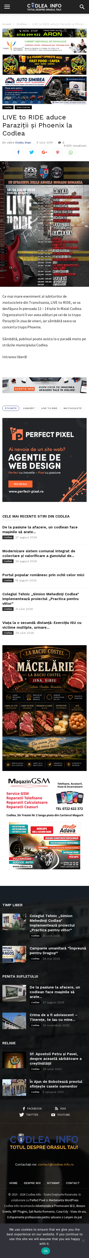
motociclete (73, 408)
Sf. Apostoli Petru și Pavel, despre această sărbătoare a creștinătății (56, 1059)
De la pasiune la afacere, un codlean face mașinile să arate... (55, 992)
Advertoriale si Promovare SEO (55, 1206)
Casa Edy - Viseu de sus (71, 1212)
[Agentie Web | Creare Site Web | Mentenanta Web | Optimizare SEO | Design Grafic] (44, 396)
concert (29, 408)
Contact (73, 1183)
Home (13, 1183)
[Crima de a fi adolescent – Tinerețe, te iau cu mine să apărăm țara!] (14, 1021)
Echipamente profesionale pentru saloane (34, 1217)
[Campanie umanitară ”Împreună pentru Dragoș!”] (14, 954)
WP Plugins (20, 1212)
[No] (83, 1240)
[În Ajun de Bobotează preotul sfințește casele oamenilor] (14, 1087)
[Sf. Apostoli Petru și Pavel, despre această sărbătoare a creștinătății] (14, 1060)
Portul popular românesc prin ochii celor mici (43, 575)
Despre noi (32, 1183)
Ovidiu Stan (23, 142)
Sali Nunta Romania (42, 1212)
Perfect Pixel (37, 1200)
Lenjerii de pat (73, 1217)
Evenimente (23, 107)
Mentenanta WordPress (63, 1200)
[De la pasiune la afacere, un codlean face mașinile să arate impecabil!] (14, 993)
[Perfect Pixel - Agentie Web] (44, 501)
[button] (82, 7)
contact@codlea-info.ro (56, 1164)
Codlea (8, 107)
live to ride (49, 408)
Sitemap (53, 1183)
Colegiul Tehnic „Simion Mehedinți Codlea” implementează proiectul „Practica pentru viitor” (40, 599)
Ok (46, 1251)
